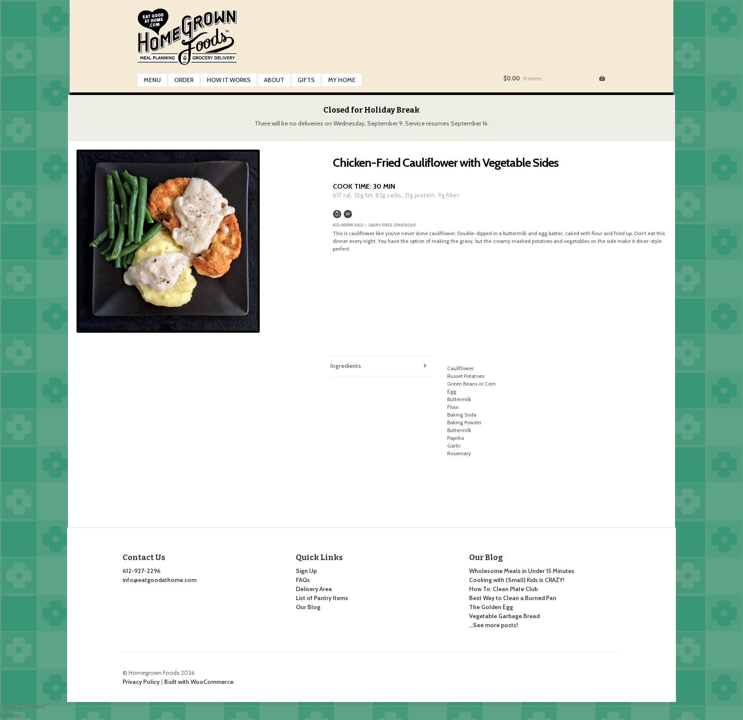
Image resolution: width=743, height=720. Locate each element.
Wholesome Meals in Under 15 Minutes (521, 571)
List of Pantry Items (322, 598)
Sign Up (306, 571)
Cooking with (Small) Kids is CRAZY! (517, 580)
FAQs (303, 580)
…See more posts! (493, 625)
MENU (152, 80)
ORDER (183, 80)
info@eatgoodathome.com (159, 580)
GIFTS (306, 80)
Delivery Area (314, 589)
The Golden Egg (491, 607)
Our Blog (308, 607)
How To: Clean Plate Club (503, 589)
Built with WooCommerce (198, 682)
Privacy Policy (141, 682)
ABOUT (274, 80)
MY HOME (342, 80)
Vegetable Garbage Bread (504, 616)
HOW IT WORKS (229, 80)
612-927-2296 (141, 571)
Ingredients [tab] (345, 366)
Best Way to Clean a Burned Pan (512, 598)
